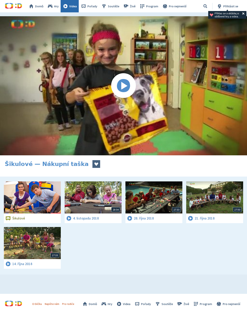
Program (152, 6)
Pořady (92, 6)
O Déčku (37, 304)
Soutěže (113, 6)
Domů (39, 6)
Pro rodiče (68, 304)
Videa (73, 6)
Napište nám (52, 304)
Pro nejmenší (177, 6)
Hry (56, 6)
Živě (132, 6)
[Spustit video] (123, 85)
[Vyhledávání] (205, 6)
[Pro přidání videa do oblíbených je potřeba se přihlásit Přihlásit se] (96, 164)
